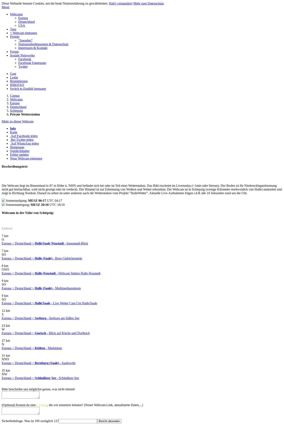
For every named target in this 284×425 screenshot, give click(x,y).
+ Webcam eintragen (23, 33)
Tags (13, 29)
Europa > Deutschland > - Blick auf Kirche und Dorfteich (46, 333)
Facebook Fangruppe (32, 63)
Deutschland (26, 21)
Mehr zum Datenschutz (148, 3)
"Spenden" (25, 40)
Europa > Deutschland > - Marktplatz (32, 348)
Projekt (14, 36)
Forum (14, 51)
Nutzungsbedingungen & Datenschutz (43, 44)
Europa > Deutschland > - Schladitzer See (40, 378)
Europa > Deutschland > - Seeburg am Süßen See (40, 318)
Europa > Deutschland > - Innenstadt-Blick (45, 243)
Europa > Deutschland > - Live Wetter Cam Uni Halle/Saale (49, 303)
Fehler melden (19, 154)
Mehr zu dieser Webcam (17, 121)
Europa (23, 18)
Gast (13, 73)
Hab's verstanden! (120, 3)
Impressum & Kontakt (32, 48)
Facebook (24, 59)
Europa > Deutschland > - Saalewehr (38, 363)
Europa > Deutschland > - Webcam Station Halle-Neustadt (51, 273)
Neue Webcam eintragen (26, 158)
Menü (5, 7)
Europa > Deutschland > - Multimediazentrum (41, 288)
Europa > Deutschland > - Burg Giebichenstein (42, 258)
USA (21, 25)
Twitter (23, 66)
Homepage (17, 147)
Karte (13, 132)
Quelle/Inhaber (20, 151)
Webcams (16, 14)
